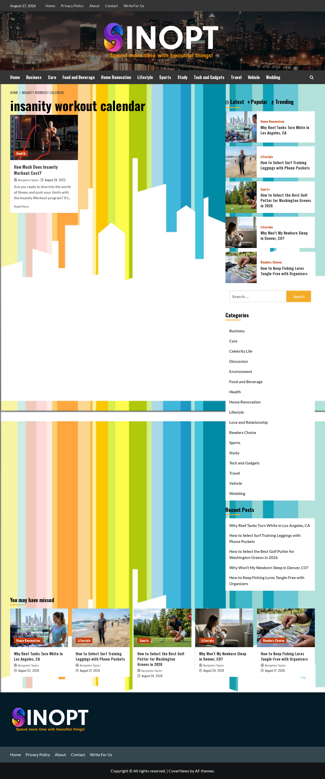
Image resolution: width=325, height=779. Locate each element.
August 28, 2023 (55, 180)
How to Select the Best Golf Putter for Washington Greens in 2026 (286, 200)
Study (182, 77)
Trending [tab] (284, 101)
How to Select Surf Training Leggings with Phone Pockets (285, 165)
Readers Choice (271, 262)
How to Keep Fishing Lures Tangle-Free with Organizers (284, 270)
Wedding (273, 77)
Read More (21, 206)
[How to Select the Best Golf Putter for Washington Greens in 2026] (241, 196)
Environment (240, 371)
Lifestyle (145, 77)
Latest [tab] (236, 101)
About (94, 6)
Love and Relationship (248, 422)
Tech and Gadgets (209, 77)
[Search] (311, 77)
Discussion (238, 361)
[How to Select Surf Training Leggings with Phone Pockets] (241, 161)
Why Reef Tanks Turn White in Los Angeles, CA (285, 129)
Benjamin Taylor (28, 180)
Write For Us (134, 6)
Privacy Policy (72, 6)
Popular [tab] (258, 101)
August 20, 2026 (152, 676)
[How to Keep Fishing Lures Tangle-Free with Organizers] (241, 266)
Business (34, 77)
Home (50, 6)
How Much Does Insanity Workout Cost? (36, 170)
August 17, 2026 (275, 670)
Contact (111, 6)
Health (21, 153)
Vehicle (254, 77)
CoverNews (179, 770)
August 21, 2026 (90, 670)
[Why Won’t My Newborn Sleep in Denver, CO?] (241, 231)
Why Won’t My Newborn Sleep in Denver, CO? (284, 235)
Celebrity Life (240, 351)
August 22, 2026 (28, 670)
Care (52, 77)
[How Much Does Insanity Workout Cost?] (44, 137)
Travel (236, 77)
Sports (165, 77)
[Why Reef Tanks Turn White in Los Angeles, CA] (241, 126)
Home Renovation (116, 77)
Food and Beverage (78, 77)
